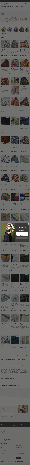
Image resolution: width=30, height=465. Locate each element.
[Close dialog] (28, 224)
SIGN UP (22, 238)
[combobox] (17, 235)
